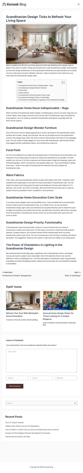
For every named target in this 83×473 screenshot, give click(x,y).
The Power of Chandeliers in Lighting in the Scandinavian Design (41, 100)
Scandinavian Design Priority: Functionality (34, 97)
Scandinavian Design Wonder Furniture (33, 88)
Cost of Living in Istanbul (14, 422)
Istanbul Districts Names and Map (17, 437)
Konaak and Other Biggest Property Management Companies (27, 433)
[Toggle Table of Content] (62, 82)
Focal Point (23, 90)
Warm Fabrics (24, 93)
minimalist (72, 138)
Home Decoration (20, 320)
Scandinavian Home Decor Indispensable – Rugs (36, 85)
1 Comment (10, 320)
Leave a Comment (49, 323)
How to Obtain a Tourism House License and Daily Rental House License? (32, 430)
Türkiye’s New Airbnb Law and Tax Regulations (22, 426)
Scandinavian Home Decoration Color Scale (34, 95)
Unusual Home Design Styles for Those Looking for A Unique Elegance (58, 316)
